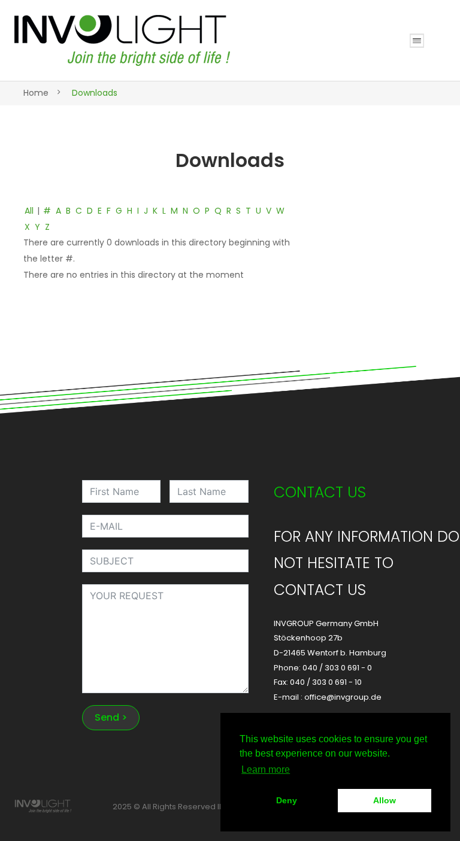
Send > (111, 717)
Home (36, 93)
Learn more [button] (265, 769)
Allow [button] (384, 800)
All (29, 211)
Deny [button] (286, 800)
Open (417, 41)
